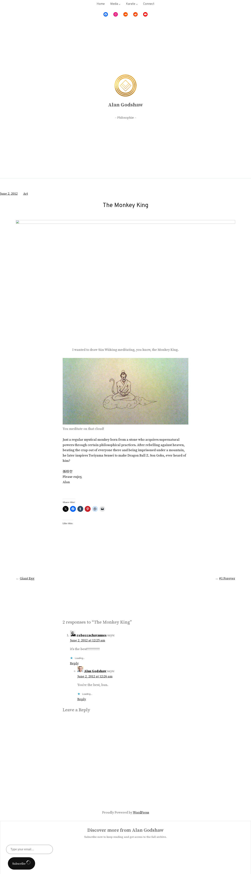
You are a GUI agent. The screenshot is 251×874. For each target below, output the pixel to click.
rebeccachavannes (92, 635)
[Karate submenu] (137, 4)
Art (25, 194)
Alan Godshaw (125, 105)
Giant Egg (27, 578)
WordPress (141, 812)
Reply (74, 663)
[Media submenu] (120, 4)
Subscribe (19, 864)
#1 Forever (227, 578)
